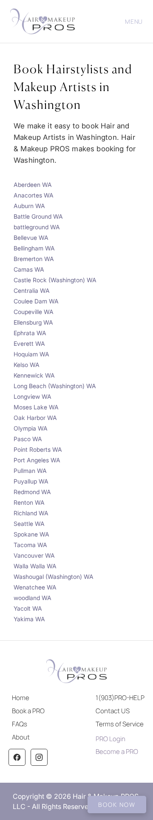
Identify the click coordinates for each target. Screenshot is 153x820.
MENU (134, 21)
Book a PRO (28, 710)
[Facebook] (17, 757)
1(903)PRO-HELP (120, 697)
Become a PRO (117, 751)
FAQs (19, 724)
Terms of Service (120, 724)
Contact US (113, 710)
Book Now (117, 805)
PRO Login (110, 738)
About (21, 737)
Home (20, 697)
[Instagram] (39, 757)
